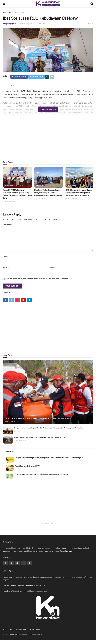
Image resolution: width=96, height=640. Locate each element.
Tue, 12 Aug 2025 (72, 199)
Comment (7, 224)
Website (53, 267)
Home (5, 13)
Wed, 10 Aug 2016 (27, 24)
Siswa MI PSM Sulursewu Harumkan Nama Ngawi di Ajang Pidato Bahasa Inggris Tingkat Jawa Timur (17, 194)
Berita (11, 13)
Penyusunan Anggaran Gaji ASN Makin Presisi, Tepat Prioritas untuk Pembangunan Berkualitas (48, 428)
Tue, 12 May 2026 (9, 201)
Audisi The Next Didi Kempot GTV (27, 466)
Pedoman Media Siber (18, 629)
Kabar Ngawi (19, 13)
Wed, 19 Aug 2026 (21, 431)
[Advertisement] (48, 139)
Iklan (4, 629)
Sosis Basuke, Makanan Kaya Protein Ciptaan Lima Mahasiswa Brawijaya (41, 474)
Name (6, 256)
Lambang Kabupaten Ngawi (28, 585)
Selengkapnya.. (66, 551)
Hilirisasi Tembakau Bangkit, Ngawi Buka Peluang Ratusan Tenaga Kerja (40, 437)
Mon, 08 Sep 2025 (40, 199)
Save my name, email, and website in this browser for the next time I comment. (37, 279)
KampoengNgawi (9, 24)
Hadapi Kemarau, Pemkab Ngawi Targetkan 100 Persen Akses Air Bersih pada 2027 (37, 418)
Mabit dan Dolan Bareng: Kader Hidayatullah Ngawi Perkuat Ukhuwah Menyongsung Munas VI (48, 193)
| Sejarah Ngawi (9, 585)
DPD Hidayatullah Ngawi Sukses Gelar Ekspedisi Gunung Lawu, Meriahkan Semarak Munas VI (79, 193)
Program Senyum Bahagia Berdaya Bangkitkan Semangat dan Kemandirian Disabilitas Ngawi (49, 458)
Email (6, 267)
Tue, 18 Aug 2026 (20, 441)
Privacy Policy (35, 629)
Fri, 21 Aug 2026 (11, 422)
